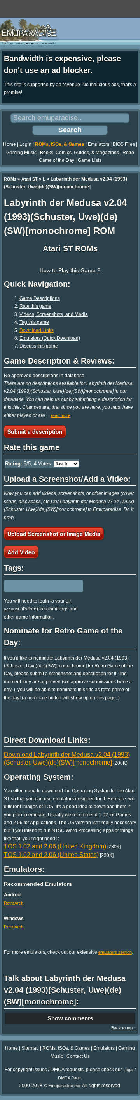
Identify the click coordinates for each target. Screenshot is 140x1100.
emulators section (115, 952)
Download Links (36, 330)
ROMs (10, 179)
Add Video (21, 552)
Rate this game (35, 306)
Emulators (98, 144)
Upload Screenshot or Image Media (53, 534)
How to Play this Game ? (70, 270)
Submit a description (35, 431)
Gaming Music (21, 152)
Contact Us (78, 1056)
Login (25, 144)
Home (9, 144)
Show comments (70, 1018)
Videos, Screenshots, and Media (53, 314)
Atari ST (29, 179)
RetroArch (13, 903)
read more (60, 415)
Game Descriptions (39, 298)
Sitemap (30, 1048)
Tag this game (34, 322)
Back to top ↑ (123, 1027)
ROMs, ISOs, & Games (59, 144)
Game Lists (90, 160)
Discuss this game (38, 346)
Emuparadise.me (64, 1085)
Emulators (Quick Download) (49, 338)
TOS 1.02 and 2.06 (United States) (51, 855)
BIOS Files (124, 144)
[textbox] (37, 586)
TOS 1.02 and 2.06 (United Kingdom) (55, 846)
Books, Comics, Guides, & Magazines (79, 152)
